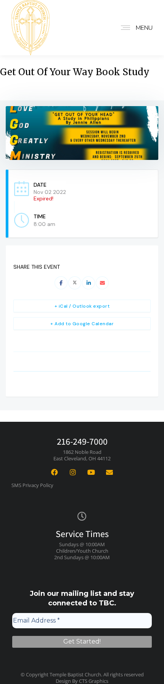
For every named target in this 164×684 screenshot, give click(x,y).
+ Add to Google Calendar (82, 324)
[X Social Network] (74, 282)
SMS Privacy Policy (32, 485)
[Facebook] (54, 472)
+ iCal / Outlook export (82, 306)
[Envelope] (109, 472)
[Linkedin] (88, 282)
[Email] (102, 282)
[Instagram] (72, 472)
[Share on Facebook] (61, 282)
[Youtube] (91, 472)
